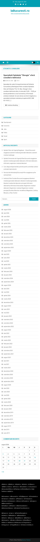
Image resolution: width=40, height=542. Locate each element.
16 (35, 457)
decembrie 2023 (8, 302)
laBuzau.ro (5, 501)
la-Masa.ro (31, 484)
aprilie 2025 (7, 264)
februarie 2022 (8, 343)
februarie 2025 (8, 271)
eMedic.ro (4, 484)
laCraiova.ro (5, 498)
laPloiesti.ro (19, 498)
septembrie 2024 (9, 282)
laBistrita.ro (27, 518)
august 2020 (7, 385)
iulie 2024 (6, 288)
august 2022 (7, 330)
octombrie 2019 (8, 419)
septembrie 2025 (9, 247)
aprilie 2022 (7, 336)
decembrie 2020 (8, 371)
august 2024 (7, 285)
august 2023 (7, 306)
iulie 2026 (6, 213)
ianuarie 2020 (8, 409)
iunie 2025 (7, 257)
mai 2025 (6, 261)
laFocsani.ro (25, 501)
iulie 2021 (6, 361)
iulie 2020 (6, 388)
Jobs (5, 129)
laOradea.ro (5, 506)
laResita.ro (19, 520)
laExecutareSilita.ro (7, 489)
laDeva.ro (19, 501)
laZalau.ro (30, 525)
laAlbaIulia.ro (12, 515)
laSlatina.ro (11, 522)
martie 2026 (7, 227)
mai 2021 (6, 364)
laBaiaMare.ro (19, 518)
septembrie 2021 (9, 354)
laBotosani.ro (5, 520)
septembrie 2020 (9, 381)
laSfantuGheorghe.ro (21, 513)
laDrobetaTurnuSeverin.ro (21, 508)
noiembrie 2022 (8, 319)
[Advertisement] (20, 40)
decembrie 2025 (8, 237)
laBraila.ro (13, 520)
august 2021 (7, 357)
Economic (6, 126)
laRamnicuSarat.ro (21, 506)
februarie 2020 (8, 405)
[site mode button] (33, 62)
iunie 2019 (7, 433)
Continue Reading (12, 105)
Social (5, 136)
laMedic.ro (11, 484)
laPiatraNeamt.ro (26, 489)
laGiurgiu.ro (33, 501)
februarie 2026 (8, 230)
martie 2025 (7, 268)
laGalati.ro (12, 498)
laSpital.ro (18, 484)
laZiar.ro (9, 486)
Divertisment (7, 122)
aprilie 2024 (7, 295)
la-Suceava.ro (32, 486)
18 (8, 461)
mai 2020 (6, 395)
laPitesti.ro (12, 506)
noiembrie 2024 (8, 278)
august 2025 (7, 251)
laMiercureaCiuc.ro (7, 503)
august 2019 (7, 426)
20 (19, 461)
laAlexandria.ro (21, 515)
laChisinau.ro (17, 489)
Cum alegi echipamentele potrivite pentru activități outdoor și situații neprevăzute (21, 168)
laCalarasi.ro (11, 501)
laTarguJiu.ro (6, 525)
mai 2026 (6, 220)
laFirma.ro (16, 486)
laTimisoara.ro (28, 498)
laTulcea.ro (24, 525)
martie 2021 (7, 367)
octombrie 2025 (8, 244)
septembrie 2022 (9, 326)
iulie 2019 (6, 429)
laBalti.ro (10, 491)
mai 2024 (6, 292)
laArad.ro (4, 518)
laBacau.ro (11, 518)
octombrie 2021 (8, 350)
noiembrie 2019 (8, 416)
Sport (5, 139)
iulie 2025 (6, 254)
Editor (18, 80)
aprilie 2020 (7, 398)
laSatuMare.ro (27, 520)
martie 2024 (7, 299)
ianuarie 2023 (8, 316)
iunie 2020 (7, 391)
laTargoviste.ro (26, 522)
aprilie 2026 (7, 223)
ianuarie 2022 (8, 347)
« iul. (3, 472)
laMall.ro (4, 486)
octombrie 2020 (8, 378)
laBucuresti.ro (20, 10)
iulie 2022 (6, 333)
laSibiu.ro (4, 522)
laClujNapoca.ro (23, 496)
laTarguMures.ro (15, 525)
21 (24, 461)
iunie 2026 (7, 216)
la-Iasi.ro (11, 513)
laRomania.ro (5, 496)
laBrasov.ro (5, 513)
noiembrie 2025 (8, 240)
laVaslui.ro (5, 515)
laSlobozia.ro (18, 522)
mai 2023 (6, 312)
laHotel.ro (24, 484)
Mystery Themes (26, 540)
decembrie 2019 (8, 412)
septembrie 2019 (9, 422)
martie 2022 (7, 340)
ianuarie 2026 (8, 233)
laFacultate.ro (24, 486)
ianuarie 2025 (8, 275)
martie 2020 (7, 402)
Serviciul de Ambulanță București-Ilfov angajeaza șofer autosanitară (20, 174)
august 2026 (7, 209)
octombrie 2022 (8, 323)
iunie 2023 (7, 309)
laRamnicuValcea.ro (7, 508)
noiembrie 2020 (8, 374)
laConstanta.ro (33, 496)
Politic (5, 132)
